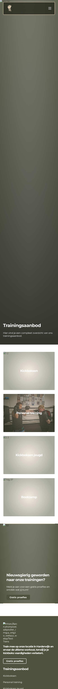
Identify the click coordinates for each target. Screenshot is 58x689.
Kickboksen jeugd (29, 455)
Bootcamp (29, 497)
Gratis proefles (18, 597)
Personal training (29, 413)
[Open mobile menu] (49, 8)
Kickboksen (29, 371)
